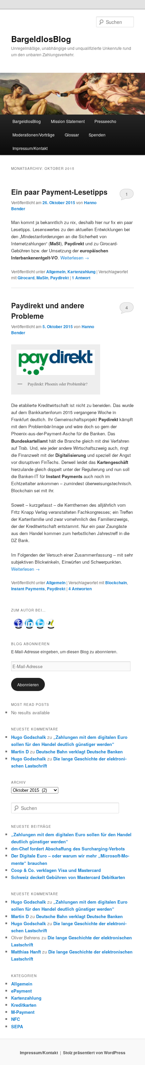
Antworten (80, 589)
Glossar (72, 134)
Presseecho (105, 121)
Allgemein (55, 272)
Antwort (81, 278)
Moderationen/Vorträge (33, 134)
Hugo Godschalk (28, 737)
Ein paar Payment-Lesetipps (59, 192)
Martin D (20, 751)
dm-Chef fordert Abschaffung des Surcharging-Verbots (68, 848)
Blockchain (116, 583)
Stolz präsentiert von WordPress (94, 1053)
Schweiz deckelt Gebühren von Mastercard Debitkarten (68, 877)
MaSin (42, 278)
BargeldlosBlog (41, 38)
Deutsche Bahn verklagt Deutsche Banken (79, 751)
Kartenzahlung (81, 272)
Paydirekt (59, 278)
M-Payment (22, 1012)
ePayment (21, 991)
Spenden (97, 134)
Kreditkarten (23, 1005)
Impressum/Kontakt (30, 148)
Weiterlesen (74, 257)
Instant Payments (28, 589)
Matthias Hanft (26, 951)
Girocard (26, 278)
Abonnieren (28, 684)
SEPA (17, 1026)
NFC (15, 1019)
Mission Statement (68, 121)
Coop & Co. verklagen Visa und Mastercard (56, 870)
